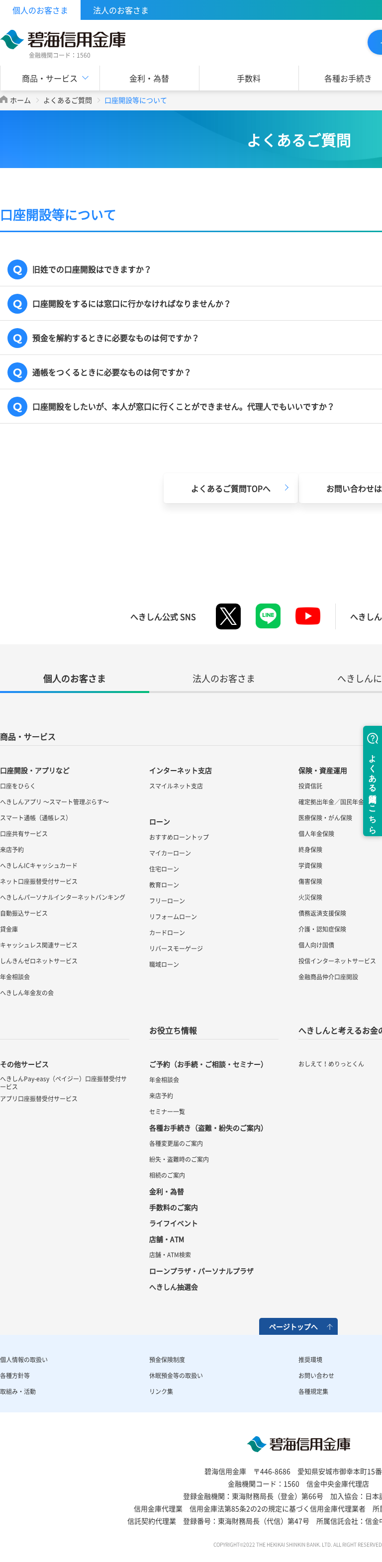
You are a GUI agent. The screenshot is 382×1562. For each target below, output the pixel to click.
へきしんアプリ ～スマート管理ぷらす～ (54, 801)
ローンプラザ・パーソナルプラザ (201, 1271)
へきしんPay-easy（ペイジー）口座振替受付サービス (63, 1082)
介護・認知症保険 (322, 929)
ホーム (20, 100)
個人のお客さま (40, 10)
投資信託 (310, 785)
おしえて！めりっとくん (331, 1063)
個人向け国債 (316, 945)
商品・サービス (28, 736)
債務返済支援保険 (322, 913)
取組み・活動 (18, 1391)
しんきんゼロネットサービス (39, 960)
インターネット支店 (180, 770)
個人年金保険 (316, 833)
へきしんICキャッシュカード (39, 865)
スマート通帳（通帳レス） (36, 817)
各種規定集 (313, 1391)
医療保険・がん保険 (325, 817)
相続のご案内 (167, 1175)
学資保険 (310, 865)
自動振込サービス (24, 913)
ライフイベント (173, 1223)
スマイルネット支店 (176, 785)
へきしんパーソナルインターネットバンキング (62, 897)
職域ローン (164, 964)
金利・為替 (149, 78)
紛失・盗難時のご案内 (179, 1159)
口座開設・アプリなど (35, 770)
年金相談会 (15, 976)
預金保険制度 (167, 1359)
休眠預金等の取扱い (176, 1375)
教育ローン (164, 884)
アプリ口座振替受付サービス (39, 1098)
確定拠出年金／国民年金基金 (337, 801)
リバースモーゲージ (176, 948)
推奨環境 (310, 1359)
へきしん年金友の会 (27, 992)
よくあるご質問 (67, 100)
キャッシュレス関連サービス (39, 945)
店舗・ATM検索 (170, 1254)
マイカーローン (170, 853)
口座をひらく (18, 785)
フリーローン (167, 900)
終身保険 (310, 849)
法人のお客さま (121, 10)
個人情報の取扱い (24, 1359)
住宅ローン (164, 869)
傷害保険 (310, 881)
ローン (159, 821)
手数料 (249, 78)
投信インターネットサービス (337, 960)
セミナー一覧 (167, 1111)
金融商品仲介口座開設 (328, 976)
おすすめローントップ (179, 837)
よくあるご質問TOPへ (231, 488)
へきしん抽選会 (173, 1287)
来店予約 (12, 849)
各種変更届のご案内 (176, 1143)
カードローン (167, 932)
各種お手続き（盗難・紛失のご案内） (208, 1127)
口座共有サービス (24, 833)
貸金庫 (9, 929)
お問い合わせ (316, 1375)
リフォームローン (173, 916)
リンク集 (161, 1391)
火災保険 (310, 897)
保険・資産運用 (322, 770)
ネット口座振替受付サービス (39, 881)
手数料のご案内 (173, 1207)
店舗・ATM (166, 1239)
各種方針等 (15, 1375)
